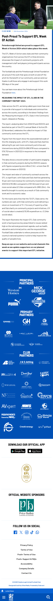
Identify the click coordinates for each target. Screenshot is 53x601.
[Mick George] (38, 290)
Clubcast (41, 585)
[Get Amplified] (44, 427)
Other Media (26, 585)
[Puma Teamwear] (15, 302)
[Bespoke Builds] (44, 334)
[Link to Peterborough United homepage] (12, 597)
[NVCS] (44, 396)
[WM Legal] (8, 385)
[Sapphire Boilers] (26, 396)
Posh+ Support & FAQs (26, 559)
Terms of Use (27, 549)
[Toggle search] (48, 597)
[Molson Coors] (44, 362)
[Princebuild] (8, 322)
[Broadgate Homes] (26, 416)
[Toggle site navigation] (4, 597)
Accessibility (26, 564)
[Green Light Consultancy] (26, 385)
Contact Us (26, 573)
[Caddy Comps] (44, 374)
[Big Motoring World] (44, 416)
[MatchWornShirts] (26, 406)
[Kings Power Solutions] (38, 302)
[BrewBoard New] (44, 406)
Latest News (9, 591)
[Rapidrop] (8, 427)
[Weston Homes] (15, 290)
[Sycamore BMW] (17, 344)
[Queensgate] (44, 385)
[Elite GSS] (8, 374)
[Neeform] (8, 396)
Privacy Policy (26, 545)
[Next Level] (26, 334)
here (13, 92)
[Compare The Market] (44, 322)
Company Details (26, 568)
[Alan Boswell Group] (8, 363)
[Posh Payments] (8, 416)
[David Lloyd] (26, 375)
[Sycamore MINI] (35, 344)
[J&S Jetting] (26, 362)
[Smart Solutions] (8, 334)
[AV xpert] (8, 406)
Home (2, 591)
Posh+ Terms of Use (26, 554)
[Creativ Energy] (26, 427)
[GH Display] (26, 322)
